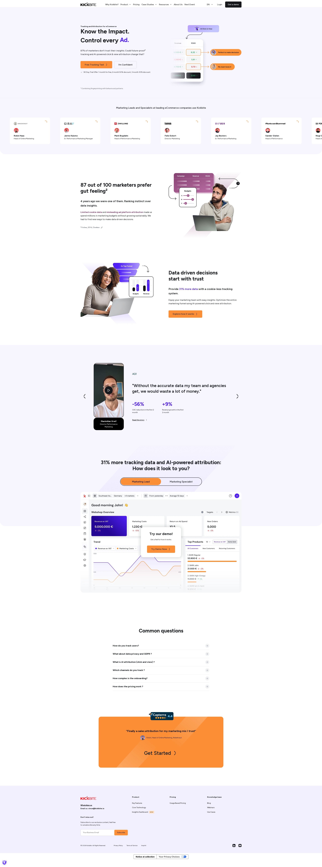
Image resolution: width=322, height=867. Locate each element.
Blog (209, 803)
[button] (125, 4)
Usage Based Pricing (178, 803)
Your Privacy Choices (169, 856)
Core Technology (139, 807)
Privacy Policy (118, 845)
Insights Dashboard (140, 812)
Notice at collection (145, 856)
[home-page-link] (88, 4)
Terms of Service (132, 845)
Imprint (143, 845)
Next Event (190, 4)
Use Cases (211, 812)
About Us (178, 4)
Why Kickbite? (111, 4)
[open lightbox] (109, 390)
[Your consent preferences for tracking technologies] (4, 862)
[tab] (141, 481)
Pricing (136, 4)
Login (219, 4)
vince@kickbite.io (96, 808)
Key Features (137, 803)
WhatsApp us (86, 805)
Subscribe (121, 832)
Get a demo (233, 4)
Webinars (211, 807)
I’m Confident (125, 64)
